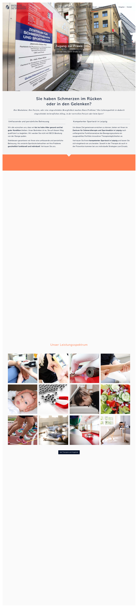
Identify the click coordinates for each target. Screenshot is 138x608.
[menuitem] (66, 7)
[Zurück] (4, 47)
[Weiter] (133, 47)
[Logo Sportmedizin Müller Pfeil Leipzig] (17, 7)
